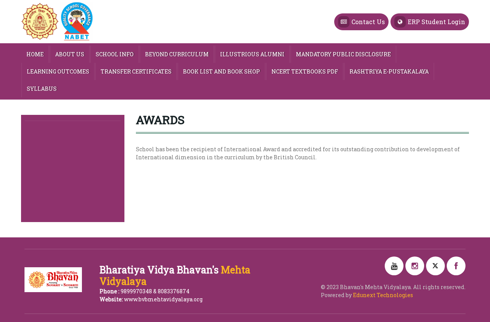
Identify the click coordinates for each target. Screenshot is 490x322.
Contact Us (368, 22)
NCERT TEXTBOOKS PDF (304, 71)
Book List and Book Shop (221, 71)
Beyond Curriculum (177, 54)
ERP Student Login (436, 22)
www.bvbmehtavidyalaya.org (163, 299)
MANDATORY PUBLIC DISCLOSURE (343, 54)
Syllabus (42, 88)
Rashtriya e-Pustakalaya (389, 71)
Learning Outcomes (58, 71)
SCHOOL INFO (115, 54)
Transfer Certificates (136, 71)
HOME (35, 54)
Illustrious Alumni (252, 54)
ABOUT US (69, 54)
